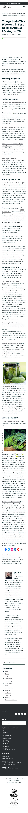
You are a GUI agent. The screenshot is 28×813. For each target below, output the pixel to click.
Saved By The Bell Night (9, 127)
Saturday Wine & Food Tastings (11, 343)
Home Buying (8, 678)
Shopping (7, 697)
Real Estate (8, 692)
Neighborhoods (9, 688)
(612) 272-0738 (18, 3)
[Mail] (21, 549)
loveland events (17, 563)
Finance (7, 673)
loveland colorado (7, 563)
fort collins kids (16, 561)
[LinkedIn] (15, 549)
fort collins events (11, 559)
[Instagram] (12, 549)
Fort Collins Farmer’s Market (10, 421)
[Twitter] (9, 549)
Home (6, 676)
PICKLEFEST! (6, 386)
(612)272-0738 (5, 767)
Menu (25, 6)
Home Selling (8, 681)
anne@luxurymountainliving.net (10, 768)
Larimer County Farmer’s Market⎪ (12, 183)
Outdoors (7, 690)
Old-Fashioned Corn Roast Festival (12, 102)
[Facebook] (6, 549)
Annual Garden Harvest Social (11, 501)
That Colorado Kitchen (11, 700)
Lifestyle (7, 685)
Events (11, 555)
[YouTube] (18, 549)
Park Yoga (5, 226)
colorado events (14, 557)
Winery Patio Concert (8, 82)
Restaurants (8, 695)
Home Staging (8, 683)
